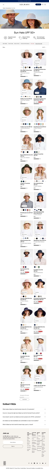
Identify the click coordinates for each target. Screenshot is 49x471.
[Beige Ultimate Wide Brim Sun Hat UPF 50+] (25, 325)
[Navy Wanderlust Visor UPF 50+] (43, 238)
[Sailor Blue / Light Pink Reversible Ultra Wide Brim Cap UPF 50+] (35, 210)
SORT (43, 47)
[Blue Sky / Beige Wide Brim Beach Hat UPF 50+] (23, 238)
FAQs (33, 438)
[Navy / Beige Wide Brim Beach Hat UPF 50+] (25, 238)
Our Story (39, 435)
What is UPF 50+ (43, 436)
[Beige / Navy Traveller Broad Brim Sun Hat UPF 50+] (39, 67)
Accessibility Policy (39, 468)
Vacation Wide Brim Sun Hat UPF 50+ (26, 299)
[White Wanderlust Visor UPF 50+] (39, 238)
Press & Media (38, 444)
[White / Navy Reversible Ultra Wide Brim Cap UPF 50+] (37, 210)
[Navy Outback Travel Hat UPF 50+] (35, 152)
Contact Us (34, 437)
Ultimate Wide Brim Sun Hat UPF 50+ (26, 327)
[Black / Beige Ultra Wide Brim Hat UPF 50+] (37, 181)
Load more (24, 399)
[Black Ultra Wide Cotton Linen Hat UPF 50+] (29, 67)
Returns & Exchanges (34, 449)
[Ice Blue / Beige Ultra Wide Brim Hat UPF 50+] (39, 181)
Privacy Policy (17, 468)
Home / (4, 8)
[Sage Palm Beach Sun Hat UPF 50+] (21, 383)
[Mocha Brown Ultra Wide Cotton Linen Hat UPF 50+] (25, 67)
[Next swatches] (32, 67)
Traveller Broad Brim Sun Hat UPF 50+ (40, 70)
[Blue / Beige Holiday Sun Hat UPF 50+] (21, 97)
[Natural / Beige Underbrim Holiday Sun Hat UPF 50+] (27, 97)
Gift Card (29, 447)
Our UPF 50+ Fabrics (43, 440)
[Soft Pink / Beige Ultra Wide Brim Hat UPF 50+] (35, 181)
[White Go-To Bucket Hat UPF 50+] (27, 267)
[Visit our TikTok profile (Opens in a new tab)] (44, 463)
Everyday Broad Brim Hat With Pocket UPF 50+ (40, 99)
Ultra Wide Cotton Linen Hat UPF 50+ (26, 71)
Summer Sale (28, 450)
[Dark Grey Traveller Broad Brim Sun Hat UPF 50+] (41, 67)
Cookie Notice (23, 468)
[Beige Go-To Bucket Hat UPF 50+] (21, 267)
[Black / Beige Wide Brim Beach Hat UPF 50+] (27, 238)
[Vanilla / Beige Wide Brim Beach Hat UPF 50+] (21, 238)
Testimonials (39, 446)
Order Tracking (33, 446)
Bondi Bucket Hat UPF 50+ (40, 126)
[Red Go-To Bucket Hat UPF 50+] (23, 267)
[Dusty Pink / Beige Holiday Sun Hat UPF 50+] (23, 97)
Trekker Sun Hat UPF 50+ (26, 126)
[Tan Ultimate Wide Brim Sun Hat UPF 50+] (23, 325)
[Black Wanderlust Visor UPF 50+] (37, 238)
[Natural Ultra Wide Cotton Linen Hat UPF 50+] (21, 67)
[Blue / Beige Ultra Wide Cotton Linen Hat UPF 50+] (23, 67)
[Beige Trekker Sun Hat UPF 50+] (21, 124)
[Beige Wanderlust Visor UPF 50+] (35, 238)
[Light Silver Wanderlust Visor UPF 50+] (41, 238)
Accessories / (9, 8)
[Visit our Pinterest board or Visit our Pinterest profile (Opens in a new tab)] (36, 463)
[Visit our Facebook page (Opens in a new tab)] (28, 463)
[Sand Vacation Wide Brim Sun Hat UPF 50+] (25, 296)
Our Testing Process (43, 444)
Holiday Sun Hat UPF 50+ (26, 98)
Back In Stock (16, 43)
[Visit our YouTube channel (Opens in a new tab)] (42, 463)
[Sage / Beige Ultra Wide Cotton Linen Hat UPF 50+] (27, 67)
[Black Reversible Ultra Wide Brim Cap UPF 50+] (41, 210)
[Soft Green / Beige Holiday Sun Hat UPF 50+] (29, 97)
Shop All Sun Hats (38, 43)
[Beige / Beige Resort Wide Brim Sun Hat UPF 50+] (25, 152)
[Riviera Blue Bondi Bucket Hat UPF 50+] (37, 124)
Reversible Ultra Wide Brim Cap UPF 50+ (39, 212)
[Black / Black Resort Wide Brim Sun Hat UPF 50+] (27, 152)
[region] (26, 67)
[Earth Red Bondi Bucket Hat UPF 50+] (39, 124)
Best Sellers (5, 43)
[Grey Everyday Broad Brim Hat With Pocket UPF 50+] (39, 97)
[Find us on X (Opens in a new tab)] (39, 463)
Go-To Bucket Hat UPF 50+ (24, 269)
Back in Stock (28, 443)
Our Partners (38, 438)
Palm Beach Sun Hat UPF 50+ (25, 385)
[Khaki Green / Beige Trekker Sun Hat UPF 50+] (29, 124)
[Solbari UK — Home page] (24, 4)
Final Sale (32, 43)
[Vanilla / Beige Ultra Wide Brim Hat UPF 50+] (41, 181)
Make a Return (33, 452)
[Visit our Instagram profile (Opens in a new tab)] (30, 463)
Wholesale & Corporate (39, 449)
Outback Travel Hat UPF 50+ (38, 154)
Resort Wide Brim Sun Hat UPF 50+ (26, 155)
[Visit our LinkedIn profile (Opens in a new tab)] (33, 463)
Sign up (12, 446)
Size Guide (34, 440)
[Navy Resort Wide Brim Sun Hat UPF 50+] (23, 152)
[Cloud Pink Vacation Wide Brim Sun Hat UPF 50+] (21, 296)
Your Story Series (44, 452)
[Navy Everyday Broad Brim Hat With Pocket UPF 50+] (41, 97)
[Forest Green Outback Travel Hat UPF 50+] (37, 152)
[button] (3, 4)
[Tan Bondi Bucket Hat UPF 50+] (43, 124)
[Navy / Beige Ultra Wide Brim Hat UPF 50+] (43, 181)
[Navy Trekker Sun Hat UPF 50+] (25, 124)
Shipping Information (34, 443)
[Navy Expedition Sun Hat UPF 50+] (35, 267)
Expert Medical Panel (43, 448)
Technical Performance (25, 43)
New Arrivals (10, 43)
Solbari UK (12, 468)
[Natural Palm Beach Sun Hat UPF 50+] (23, 383)
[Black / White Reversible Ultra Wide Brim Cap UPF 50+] (39, 210)
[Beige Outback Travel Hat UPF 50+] (39, 152)
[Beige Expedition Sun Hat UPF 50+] (37, 267)
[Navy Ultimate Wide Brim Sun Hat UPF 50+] (21, 325)
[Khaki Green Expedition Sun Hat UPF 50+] (39, 267)
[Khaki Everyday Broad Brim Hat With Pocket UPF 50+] (37, 97)
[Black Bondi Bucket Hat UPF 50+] (23, 210)
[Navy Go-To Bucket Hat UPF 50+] (25, 267)
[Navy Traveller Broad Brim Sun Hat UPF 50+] (37, 67)
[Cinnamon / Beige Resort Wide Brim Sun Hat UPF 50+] (21, 152)
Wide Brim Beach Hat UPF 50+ (25, 241)
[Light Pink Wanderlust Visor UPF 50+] (45, 238)
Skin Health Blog (43, 455)
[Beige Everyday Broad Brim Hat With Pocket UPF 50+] (35, 97)
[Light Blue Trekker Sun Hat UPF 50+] (27, 124)
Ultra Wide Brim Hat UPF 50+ (38, 184)
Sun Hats (29, 445)
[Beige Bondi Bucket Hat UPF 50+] (21, 210)
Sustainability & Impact (39, 441)
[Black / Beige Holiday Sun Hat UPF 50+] (25, 97)
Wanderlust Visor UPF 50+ (40, 240)
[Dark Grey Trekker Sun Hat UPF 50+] (23, 124)
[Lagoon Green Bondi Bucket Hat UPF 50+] (41, 124)
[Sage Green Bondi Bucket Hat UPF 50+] (35, 124)
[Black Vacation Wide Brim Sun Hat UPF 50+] (23, 296)
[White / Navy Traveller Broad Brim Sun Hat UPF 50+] (35, 67)
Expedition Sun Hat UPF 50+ (38, 270)
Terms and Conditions (30, 468)
